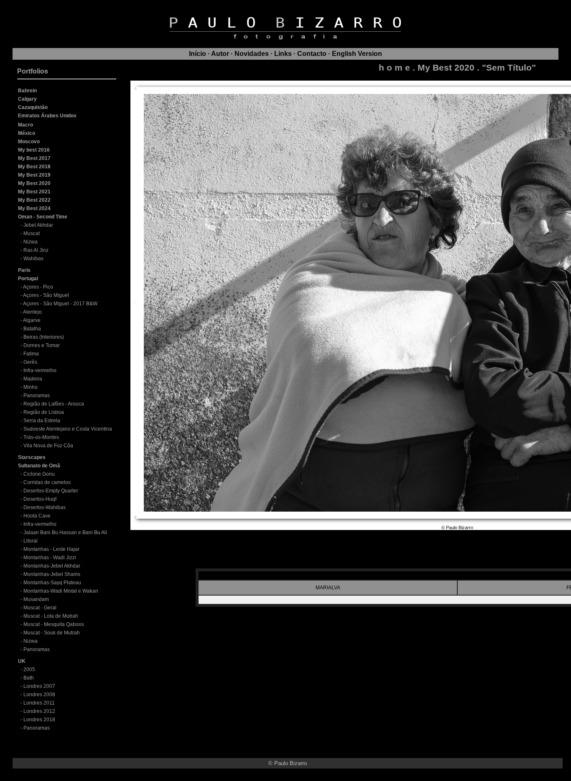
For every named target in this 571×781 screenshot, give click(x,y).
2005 (29, 669)
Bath (28, 678)
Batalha (32, 329)
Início (197, 53)
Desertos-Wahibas (44, 507)
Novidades (252, 53)
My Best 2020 (446, 68)
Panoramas (36, 395)
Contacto (311, 53)
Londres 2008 (39, 694)
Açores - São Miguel (46, 295)
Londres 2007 (39, 686)
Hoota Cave (37, 516)
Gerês (30, 362)
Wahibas (33, 258)
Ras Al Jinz (35, 250)
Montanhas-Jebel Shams (51, 574)
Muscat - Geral (39, 608)
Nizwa (30, 242)
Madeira (32, 379)
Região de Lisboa (43, 412)
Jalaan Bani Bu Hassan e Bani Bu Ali (65, 532)
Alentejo (32, 312)
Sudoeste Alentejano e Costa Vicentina (67, 429)
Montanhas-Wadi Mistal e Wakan (60, 591)
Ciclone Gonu (39, 474)
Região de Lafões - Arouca (53, 404)
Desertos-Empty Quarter (50, 491)
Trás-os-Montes (41, 437)
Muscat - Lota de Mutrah (50, 616)
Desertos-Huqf (39, 499)
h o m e (394, 68)
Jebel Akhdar (38, 225)
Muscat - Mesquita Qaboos (53, 624)
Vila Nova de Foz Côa (48, 446)
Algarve (32, 320)
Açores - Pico (38, 287)
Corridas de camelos (47, 482)
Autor (220, 53)
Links (283, 53)
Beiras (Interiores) (43, 337)
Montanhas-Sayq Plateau (52, 583)
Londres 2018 (39, 720)
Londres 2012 (39, 711)
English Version (357, 53)
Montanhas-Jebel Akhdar (51, 566)
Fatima (31, 354)
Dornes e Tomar (41, 345)
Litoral (30, 541)
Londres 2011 (39, 703)
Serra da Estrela (41, 420)
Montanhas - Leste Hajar (51, 549)
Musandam (36, 599)
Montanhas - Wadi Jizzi (49, 557)
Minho (30, 387)
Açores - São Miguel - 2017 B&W (60, 304)
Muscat (31, 233)
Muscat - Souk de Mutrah (51, 633)
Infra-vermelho (39, 370)
